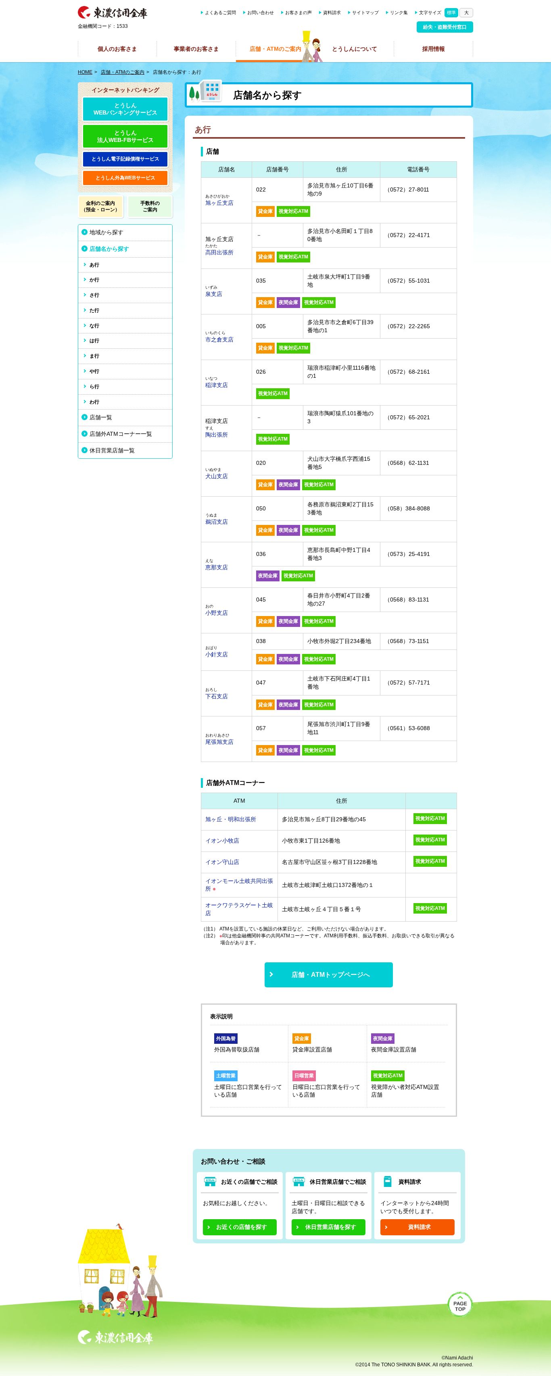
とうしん (125, 159)
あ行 (94, 265)
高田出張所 (219, 252)
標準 (451, 12)
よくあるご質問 (220, 12)
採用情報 (433, 49)
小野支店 (216, 613)
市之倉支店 (219, 339)
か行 (94, 280)
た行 (94, 310)
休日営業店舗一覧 (112, 450)
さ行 (94, 295)
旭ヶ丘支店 (219, 203)
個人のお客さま (117, 49)
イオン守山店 (222, 862)
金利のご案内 (100, 206)
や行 (94, 371)
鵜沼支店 (216, 521)
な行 (94, 326)
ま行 (94, 356)
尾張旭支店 (219, 742)
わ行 (94, 402)
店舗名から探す (109, 249)
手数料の (150, 206)
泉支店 (213, 294)
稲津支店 (216, 385)
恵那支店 (216, 567)
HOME (85, 72)
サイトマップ (365, 12)
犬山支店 (216, 476)
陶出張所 (216, 434)
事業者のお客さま (196, 49)
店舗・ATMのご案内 (275, 49)
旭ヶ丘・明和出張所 (230, 819)
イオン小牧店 (222, 840)
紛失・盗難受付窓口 (445, 27)
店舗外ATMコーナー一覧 (121, 434)
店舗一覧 (101, 417)
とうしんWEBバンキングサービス (125, 109)
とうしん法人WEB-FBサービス (125, 136)
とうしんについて (354, 49)
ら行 (94, 386)
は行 (94, 340)
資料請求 (332, 12)
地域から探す (106, 232)
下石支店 (216, 696)
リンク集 (399, 12)
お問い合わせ (260, 12)
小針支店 (216, 654)
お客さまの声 (298, 12)
